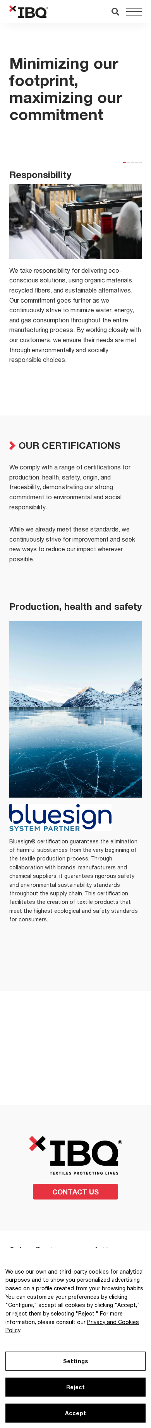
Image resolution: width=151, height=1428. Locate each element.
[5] (140, 162)
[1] (124, 162)
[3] (132, 162)
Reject (75, 1387)
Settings (75, 1361)
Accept (75, 1413)
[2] (128, 162)
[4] (136, 162)
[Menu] (134, 11)
